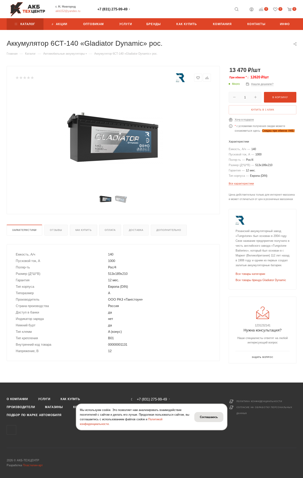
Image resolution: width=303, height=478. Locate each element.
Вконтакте (11, 430)
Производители (21, 407)
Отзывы (56, 230)
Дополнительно (168, 230)
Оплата (110, 230)
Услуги (44, 399)
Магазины (54, 407)
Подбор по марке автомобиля (34, 415)
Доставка (136, 230)
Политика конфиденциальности (259, 401)
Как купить (83, 230)
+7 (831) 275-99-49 (112, 9)
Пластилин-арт (33, 465)
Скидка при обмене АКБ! (278, 130)
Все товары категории (250, 274)
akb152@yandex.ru (67, 11)
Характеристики (24, 230)
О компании (17, 399)
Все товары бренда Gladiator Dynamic (261, 280)
